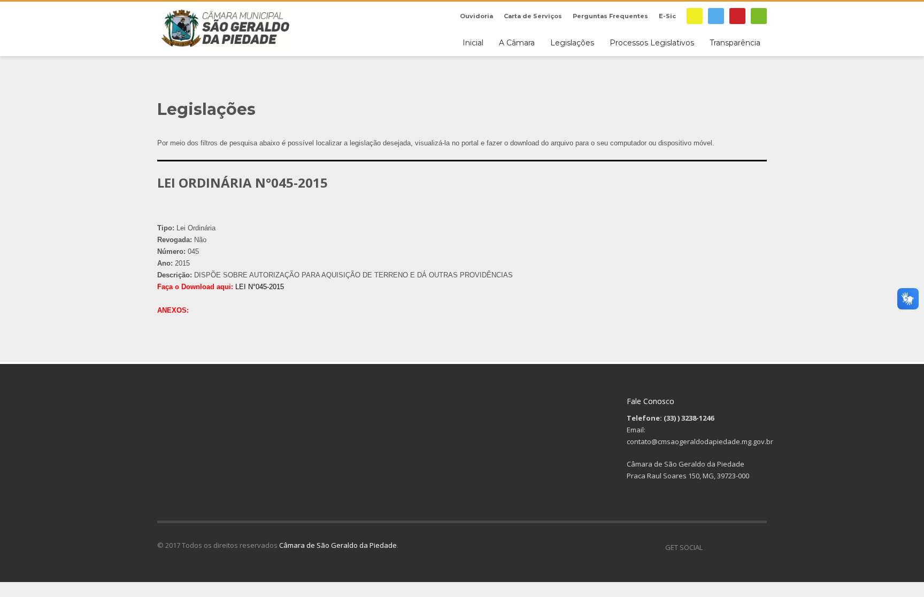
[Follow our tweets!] (727, 547)
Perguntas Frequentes (610, 16)
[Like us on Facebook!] (711, 547)
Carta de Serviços (533, 16)
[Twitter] (716, 16)
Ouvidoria (476, 16)
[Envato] (759, 16)
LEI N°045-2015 (259, 287)
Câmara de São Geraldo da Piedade (338, 545)
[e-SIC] (695, 16)
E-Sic (667, 16)
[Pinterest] (737, 16)
